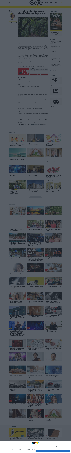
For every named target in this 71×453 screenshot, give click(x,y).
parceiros (8, 446)
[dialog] (35, 447)
